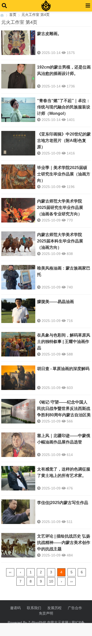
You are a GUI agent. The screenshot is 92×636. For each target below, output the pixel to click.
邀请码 (15, 608)
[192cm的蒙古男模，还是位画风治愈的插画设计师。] (18, 76)
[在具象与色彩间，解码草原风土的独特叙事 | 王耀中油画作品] (18, 344)
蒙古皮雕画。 (49, 33)
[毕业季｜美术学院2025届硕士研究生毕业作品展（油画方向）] (18, 176)
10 (51, 581)
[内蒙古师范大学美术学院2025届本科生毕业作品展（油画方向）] (18, 243)
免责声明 (46, 613)
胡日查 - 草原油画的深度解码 (63, 368)
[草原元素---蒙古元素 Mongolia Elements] (2, 15)
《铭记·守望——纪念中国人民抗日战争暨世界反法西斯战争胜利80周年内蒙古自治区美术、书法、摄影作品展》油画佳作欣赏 (64, 415)
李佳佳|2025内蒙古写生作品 (62, 502)
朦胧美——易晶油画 (55, 301)
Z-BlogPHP (37, 622)
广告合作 (75, 608)
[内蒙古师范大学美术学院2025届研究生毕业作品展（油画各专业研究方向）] (18, 210)
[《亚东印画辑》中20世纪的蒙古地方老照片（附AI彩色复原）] (18, 143)
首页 (12, 15)
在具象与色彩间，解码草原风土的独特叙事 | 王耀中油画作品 (63, 341)
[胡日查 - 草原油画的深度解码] (18, 377)
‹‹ (10, 572)
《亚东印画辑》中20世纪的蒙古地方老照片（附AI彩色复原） (64, 140)
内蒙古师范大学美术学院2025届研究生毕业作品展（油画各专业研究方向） (60, 207)
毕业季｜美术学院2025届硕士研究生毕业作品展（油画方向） (63, 174)
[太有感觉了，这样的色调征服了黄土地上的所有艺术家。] (18, 478)
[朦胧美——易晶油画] (18, 310)
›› (71, 581)
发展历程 (54, 608)
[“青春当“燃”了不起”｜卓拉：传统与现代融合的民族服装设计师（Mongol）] (18, 109)
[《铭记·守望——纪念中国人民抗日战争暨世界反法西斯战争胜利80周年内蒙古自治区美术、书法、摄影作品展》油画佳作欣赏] (18, 411)
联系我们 (34, 608)
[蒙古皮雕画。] (18, 42)
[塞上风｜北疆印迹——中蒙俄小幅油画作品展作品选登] (18, 444)
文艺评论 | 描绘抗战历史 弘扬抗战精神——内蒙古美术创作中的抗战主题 (63, 542)
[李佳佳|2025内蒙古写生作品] (18, 511)
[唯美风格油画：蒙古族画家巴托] (18, 277)
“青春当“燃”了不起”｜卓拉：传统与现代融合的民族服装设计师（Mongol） (63, 107)
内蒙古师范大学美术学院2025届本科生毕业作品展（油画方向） (60, 241)
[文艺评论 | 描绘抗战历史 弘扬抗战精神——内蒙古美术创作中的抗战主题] (18, 545)
